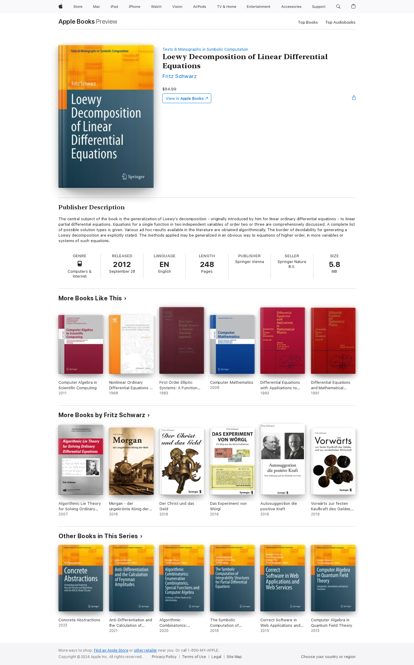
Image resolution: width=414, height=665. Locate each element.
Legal (216, 657)
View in (185, 98)
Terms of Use (194, 657)
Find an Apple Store (111, 650)
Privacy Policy (164, 657)
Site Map (234, 657)
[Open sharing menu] (354, 98)
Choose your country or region (328, 657)
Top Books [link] (308, 22)
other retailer (145, 650)
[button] (338, 6)
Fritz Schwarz (179, 76)
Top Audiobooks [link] (340, 22)
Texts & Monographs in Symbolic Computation (205, 49)
